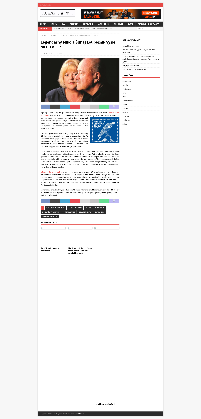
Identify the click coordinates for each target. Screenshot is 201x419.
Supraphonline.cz (49, 216)
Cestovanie (88, 24)
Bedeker (125, 85)
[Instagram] (161, 5)
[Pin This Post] (75, 107)
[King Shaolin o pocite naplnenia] (53, 236)
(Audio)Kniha (103, 24)
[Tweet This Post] (55, 107)
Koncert (125, 108)
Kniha (124, 104)
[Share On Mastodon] (114, 107)
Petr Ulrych (70, 212)
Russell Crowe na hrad (130, 46)
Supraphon (99, 212)
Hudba (54, 24)
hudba (88, 208)
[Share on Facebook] (45, 107)
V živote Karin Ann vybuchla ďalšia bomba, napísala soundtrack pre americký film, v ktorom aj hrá (140, 59)
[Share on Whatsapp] (104, 107)
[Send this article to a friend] (85, 107)
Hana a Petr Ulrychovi (55, 208)
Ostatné (125, 112)
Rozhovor (118, 24)
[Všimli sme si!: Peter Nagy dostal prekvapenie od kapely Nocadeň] (80, 236)
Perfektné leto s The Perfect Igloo (135, 69)
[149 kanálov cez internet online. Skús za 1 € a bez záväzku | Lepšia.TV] (121, 18)
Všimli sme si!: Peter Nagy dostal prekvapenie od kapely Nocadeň (80, 250)
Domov (43, 24)
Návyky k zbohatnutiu (130, 65)
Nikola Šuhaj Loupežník (51, 212)
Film (63, 24)
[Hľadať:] (148, 28)
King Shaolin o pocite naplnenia (50, 249)
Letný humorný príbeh (104, 404)
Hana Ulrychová (75, 208)
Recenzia (74, 24)
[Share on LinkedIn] (65, 107)
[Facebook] (157, 5)
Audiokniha (126, 81)
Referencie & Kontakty (148, 24)
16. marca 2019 (49, 54)
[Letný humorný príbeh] (106, 314)
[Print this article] (94, 107)
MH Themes (81, 414)
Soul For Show (85, 212)
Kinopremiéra (127, 101)
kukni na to (99, 208)
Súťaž (130, 24)
